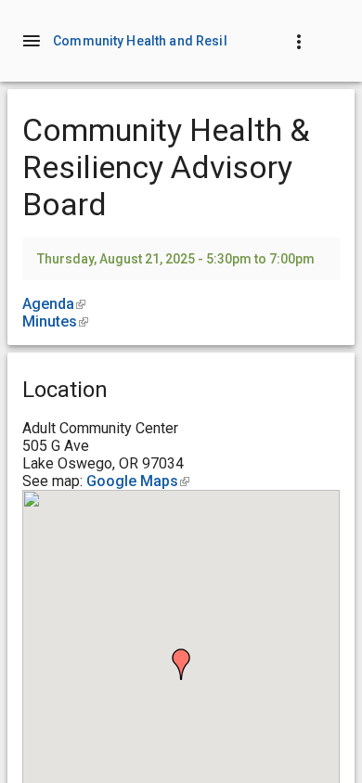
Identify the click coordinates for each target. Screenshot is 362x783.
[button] (181, 664)
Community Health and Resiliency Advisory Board (206, 40)
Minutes (55, 321)
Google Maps (137, 481)
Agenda (53, 304)
